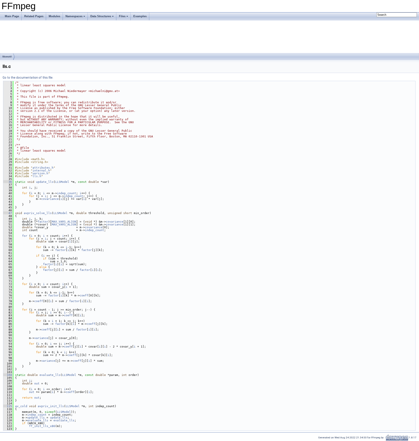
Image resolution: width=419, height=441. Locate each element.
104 (7, 375)
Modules (54, 16)
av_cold (21, 406)
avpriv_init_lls (51, 406)
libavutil (7, 56)
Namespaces (73, 16)
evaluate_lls (49, 375)
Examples (140, 16)
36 (7, 181)
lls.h (37, 176)
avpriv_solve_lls (38, 213)
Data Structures (100, 16)
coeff (84, 295)
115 (7, 406)
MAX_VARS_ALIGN (64, 221)
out (36, 383)
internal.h (41, 170)
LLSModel (62, 181)
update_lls (44, 181)
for (24, 235)
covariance (50, 199)
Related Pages (33, 16)
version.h (40, 173)
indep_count (66, 193)
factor (43, 221)
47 (7, 213)
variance (41, 338)
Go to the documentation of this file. (28, 77)
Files (122, 16)
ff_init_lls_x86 (42, 426)
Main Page (12, 16)
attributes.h (43, 167)
